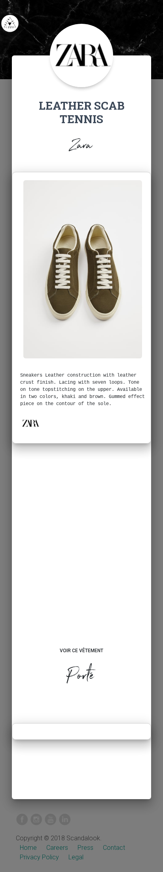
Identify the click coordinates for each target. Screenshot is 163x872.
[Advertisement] (81, 552)
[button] (30, 423)
